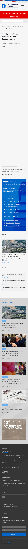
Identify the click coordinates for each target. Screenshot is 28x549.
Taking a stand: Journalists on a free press (13, 287)
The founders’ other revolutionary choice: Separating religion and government (13, 281)
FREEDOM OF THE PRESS (13, 209)
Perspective (5, 376)
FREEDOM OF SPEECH (12, 201)
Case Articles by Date (12, 220)
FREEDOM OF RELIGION (12, 212)
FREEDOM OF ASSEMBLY (13, 204)
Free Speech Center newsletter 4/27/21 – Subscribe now (10, 36)
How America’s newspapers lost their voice (11, 480)
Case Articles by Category (13, 223)
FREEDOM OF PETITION (12, 207)
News (8, 26)
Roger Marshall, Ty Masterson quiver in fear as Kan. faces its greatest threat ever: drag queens (12, 381)
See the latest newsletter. (9, 166)
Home (3, 26)
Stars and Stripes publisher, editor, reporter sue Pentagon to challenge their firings (14, 257)
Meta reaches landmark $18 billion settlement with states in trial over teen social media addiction (12, 353)
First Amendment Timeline (13, 226)
